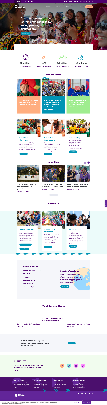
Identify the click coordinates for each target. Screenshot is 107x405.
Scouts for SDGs (24, 248)
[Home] (20, 5)
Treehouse (65, 1)
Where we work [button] (69, 6)
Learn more (23, 153)
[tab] (31, 271)
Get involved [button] (79, 6)
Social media (17, 361)
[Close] (105, 402)
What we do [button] (58, 6)
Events (70, 1)
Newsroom (76, 1)
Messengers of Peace (25, 244)
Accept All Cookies (86, 402)
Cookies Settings (77, 402)
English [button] (17, 1)
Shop (80, 1)
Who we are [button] (48, 6)
